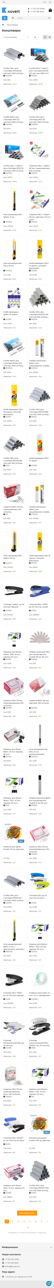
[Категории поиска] (13, 18)
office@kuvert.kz (12, 1266)
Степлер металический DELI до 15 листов (13, 1042)
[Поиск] (49, 18)
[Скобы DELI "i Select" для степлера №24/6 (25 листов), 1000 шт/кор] (40, 54)
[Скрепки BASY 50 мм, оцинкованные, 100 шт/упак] (14, 493)
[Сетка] (45, 37)
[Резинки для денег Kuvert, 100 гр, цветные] (40, 1124)
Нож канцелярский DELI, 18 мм (12, 264)
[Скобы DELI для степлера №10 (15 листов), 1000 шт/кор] (40, 103)
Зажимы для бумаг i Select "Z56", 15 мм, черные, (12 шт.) (12, 654)
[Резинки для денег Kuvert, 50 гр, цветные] (14, 832)
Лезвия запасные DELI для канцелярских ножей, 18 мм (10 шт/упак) (39, 654)
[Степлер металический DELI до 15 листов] (14, 1026)
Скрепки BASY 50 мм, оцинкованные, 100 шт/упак (13, 509)
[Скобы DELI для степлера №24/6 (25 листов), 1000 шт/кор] (14, 54)
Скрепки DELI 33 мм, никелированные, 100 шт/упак (39, 849)
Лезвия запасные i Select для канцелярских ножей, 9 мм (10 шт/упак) (39, 509)
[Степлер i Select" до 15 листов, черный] (14, 590)
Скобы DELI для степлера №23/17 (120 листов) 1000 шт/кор (39, 1187)
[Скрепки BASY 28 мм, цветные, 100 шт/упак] (40, 686)
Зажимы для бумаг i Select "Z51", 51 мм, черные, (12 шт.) (38, 1091)
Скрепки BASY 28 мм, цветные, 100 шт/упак (39, 701)
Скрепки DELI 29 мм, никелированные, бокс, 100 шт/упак (13, 1091)
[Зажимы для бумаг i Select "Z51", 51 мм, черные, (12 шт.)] (40, 1075)
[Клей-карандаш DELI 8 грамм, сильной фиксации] (40, 541)
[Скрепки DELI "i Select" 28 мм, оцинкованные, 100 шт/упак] (40, 152)
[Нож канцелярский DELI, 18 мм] (14, 249)
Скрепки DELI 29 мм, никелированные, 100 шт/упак (13, 702)
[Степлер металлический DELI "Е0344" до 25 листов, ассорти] (40, 1026)
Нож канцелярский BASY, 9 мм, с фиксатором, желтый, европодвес (13, 946)
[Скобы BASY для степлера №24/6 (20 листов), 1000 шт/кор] (14, 346)
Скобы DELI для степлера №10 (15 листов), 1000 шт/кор (38, 119)
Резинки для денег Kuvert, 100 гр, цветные (39, 1139)
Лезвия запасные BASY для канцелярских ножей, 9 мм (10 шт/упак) (40, 800)
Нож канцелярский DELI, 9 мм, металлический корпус (38, 751)
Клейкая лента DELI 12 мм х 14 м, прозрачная (39, 994)
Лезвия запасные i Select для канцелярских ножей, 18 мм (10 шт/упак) (39, 363)
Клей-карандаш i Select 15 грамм (11, 313)
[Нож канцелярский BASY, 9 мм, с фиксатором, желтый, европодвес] (14, 930)
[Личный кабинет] (50, 2)
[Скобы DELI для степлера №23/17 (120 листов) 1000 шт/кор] (40, 1171)
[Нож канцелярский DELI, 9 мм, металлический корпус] (40, 735)
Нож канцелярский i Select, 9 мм (12, 215)
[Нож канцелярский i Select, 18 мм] (14, 541)
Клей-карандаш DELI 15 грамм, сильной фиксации (38, 265)
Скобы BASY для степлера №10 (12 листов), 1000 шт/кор (13, 119)
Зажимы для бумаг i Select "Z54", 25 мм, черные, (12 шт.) (38, 946)
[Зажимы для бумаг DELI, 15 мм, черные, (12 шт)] (14, 1171)
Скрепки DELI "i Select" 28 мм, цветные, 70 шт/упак (39, 216)
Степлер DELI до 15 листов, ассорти (38, 896)
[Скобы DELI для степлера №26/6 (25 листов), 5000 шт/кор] (14, 881)
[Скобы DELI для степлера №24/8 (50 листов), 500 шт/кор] (14, 444)
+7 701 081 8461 (37, 11)
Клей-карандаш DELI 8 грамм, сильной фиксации (39, 558)
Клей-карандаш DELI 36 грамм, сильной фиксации (13, 411)
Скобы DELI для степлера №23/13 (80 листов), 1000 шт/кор (38, 411)
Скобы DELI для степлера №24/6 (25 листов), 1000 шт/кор (13, 70)
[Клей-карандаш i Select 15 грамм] (14, 298)
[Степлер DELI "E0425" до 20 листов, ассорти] (14, 1124)
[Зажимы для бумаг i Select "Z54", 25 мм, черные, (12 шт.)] (40, 930)
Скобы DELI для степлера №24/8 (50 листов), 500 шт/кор (12, 460)
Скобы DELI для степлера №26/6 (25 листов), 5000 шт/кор (13, 897)
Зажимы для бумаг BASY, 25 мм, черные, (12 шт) (13, 751)
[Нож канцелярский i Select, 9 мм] (14, 200)
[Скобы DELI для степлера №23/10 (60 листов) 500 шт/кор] (40, 298)
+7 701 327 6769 (37, 9)
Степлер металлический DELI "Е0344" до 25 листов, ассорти (39, 1043)
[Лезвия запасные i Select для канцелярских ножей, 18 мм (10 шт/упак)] (40, 346)
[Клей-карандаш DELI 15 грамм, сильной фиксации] (40, 249)
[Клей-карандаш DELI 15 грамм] (40, 444)
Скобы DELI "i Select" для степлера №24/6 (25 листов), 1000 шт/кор (38, 71)
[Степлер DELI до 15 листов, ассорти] (40, 881)
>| (27, 1227)
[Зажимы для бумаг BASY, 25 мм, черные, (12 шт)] (14, 735)
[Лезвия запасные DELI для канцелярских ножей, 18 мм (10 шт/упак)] (40, 638)
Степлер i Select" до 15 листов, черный (13, 605)
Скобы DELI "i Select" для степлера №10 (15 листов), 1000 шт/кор (13, 168)
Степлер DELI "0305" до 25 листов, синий (38, 605)
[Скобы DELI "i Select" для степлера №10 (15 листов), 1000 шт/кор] (14, 152)
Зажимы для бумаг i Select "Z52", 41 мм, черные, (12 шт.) (12, 800)
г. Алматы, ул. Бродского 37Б (18, 1277)
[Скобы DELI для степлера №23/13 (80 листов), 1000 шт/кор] (40, 395)
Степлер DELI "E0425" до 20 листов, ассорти (13, 1139)
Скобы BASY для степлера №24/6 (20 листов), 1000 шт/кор (13, 363)
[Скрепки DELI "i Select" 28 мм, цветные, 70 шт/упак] (40, 200)
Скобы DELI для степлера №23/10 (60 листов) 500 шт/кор (38, 314)
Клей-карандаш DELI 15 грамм (38, 459)
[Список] (49, 37)
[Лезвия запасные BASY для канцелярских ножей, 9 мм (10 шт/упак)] (40, 784)
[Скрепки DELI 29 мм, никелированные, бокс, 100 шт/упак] (14, 1075)
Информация (10, 1247)
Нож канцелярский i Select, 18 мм (12, 557)
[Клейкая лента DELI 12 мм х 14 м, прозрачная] (40, 979)
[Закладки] (45, 2)
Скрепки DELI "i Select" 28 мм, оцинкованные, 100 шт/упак (39, 168)
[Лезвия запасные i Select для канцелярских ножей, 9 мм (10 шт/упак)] (40, 493)
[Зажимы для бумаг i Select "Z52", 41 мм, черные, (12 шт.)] (14, 784)
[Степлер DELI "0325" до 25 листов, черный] (14, 979)
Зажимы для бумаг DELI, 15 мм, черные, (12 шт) (14, 1187)
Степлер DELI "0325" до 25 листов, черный (13, 994)
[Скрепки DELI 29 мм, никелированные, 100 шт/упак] (14, 686)
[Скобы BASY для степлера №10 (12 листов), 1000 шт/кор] (14, 103)
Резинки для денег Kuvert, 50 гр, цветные (13, 848)
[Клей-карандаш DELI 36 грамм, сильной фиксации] (14, 395)
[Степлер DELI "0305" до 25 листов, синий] (40, 590)
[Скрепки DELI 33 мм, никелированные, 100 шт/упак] (40, 832)
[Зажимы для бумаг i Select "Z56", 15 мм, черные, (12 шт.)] (14, 638)
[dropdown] (4, 2)
